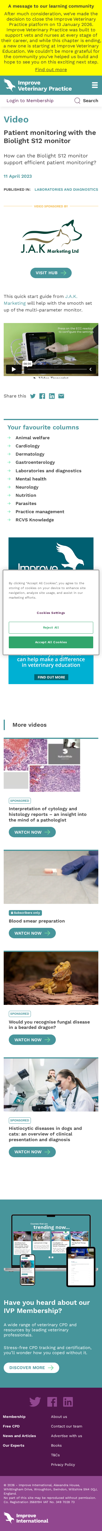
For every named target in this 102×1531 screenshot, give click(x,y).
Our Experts (13, 1445)
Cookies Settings (51, 613)
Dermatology (30, 454)
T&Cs (55, 1455)
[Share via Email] (61, 396)
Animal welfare (33, 437)
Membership (14, 1416)
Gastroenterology (35, 462)
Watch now (28, 832)
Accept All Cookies (51, 642)
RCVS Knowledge (35, 519)
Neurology (27, 487)
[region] (51, 612)
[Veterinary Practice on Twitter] (35, 1402)
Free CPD (11, 1426)
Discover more (27, 1367)
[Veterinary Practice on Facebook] (52, 1402)
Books (56, 1445)
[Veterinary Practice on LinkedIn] (68, 1402)
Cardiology (28, 446)
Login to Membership (30, 100)
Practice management (40, 511)
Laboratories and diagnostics (66, 189)
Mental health (31, 479)
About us (59, 1416)
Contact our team (66, 1426)
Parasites (26, 503)
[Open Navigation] (95, 85)
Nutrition (26, 495)
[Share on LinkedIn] (52, 396)
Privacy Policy (63, 1464)
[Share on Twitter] (33, 396)
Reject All (51, 627)
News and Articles (19, 1435)
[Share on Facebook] (42, 396)
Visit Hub (47, 272)
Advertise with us (66, 1435)
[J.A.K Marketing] (51, 237)
